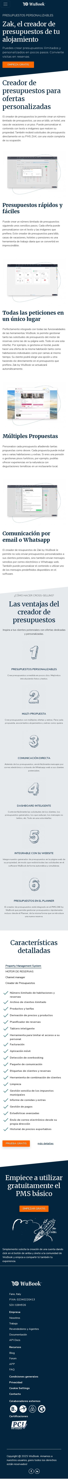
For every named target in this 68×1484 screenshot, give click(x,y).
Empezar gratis (34, 1209)
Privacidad (15, 1382)
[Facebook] (31, 1471)
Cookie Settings (19, 1388)
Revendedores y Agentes (24, 1329)
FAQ (12, 1369)
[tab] (23, 966)
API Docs (14, 1340)
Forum (13, 1358)
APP (12, 1364)
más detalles (45, 1143)
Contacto (15, 1394)
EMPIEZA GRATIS (18, 64)
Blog (12, 1353)
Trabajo (13, 1323)
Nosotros (14, 1318)
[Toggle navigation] (5, 4)
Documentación (18, 1334)
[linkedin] (37, 1471)
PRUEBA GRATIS (16, 1143)
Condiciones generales (23, 1376)
